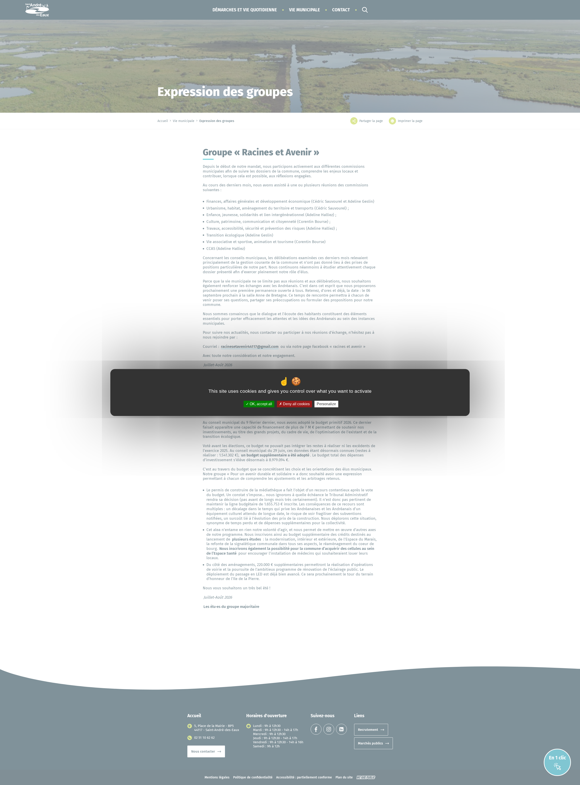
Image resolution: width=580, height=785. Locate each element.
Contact (341, 9)
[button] (245, 9)
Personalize (326, 404)
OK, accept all (260, 404)
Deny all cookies (296, 404)
